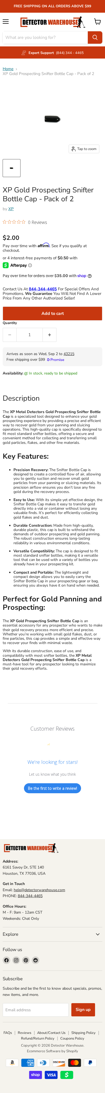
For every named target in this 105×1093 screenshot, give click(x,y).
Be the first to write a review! (52, 788)
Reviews (24, 1032)
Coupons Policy (72, 1038)
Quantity (10, 323)
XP (11, 209)
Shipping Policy (83, 1032)
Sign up (83, 1010)
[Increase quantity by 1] (50, 335)
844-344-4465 (30, 895)
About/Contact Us (51, 1032)
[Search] (95, 37)
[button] (25, 222)
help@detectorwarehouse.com (39, 890)
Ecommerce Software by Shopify (52, 1051)
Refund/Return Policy (37, 1038)
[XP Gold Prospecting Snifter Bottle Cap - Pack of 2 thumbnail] (11, 168)
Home (8, 69)
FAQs (8, 1032)
